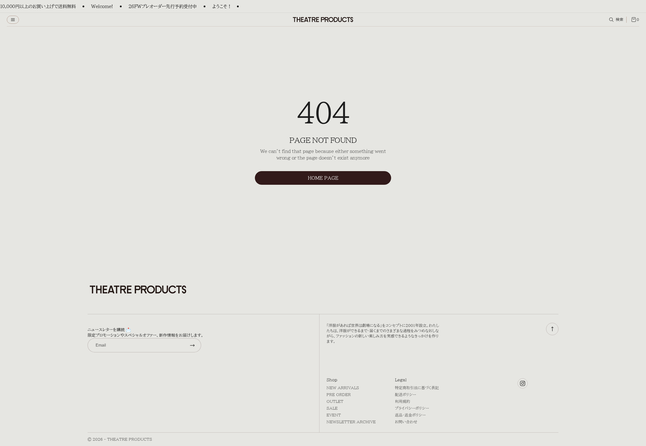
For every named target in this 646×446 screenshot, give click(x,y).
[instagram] (523, 383)
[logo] (323, 19)
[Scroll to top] (552, 329)
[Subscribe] (192, 345)
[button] (13, 20)
